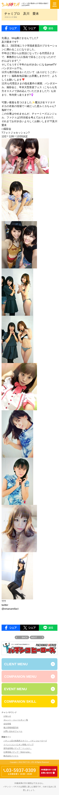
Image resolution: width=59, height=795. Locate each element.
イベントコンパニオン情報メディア (18, 744)
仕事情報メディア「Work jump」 (17, 752)
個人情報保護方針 (11, 727)
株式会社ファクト (11, 756)
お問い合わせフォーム (12, 731)
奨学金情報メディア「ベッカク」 (17, 748)
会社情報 (7, 724)
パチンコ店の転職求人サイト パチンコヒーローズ (25, 741)
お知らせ (7, 716)
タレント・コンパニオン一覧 (15, 720)
